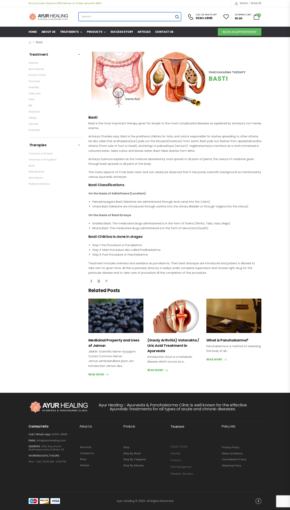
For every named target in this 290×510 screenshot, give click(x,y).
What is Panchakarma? (227, 340)
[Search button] (177, 16)
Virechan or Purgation (43, 159)
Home (33, 32)
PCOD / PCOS (37, 75)
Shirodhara (36, 178)
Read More (96, 374)
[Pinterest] (106, 281)
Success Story (121, 32)
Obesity (33, 124)
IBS (30, 105)
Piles (32, 99)
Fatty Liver (35, 93)
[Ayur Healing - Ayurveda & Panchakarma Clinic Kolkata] (48, 17)
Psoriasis (34, 81)
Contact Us (164, 32)
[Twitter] (99, 281)
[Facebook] (91, 281)
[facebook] (258, 501)
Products (94, 32)
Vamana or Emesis (41, 153)
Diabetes (34, 130)
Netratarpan (36, 171)
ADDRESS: (35, 446)
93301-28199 (59, 434)
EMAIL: (32, 440)
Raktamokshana (39, 184)
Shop (83, 459)
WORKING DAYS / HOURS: (44, 455)
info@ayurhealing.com (51, 440)
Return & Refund (232, 453)
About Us (48, 32)
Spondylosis (36, 69)
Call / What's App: (40, 434)
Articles (144, 32)
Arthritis (33, 63)
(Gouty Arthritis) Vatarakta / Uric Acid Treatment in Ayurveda (173, 345)
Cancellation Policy (234, 459)
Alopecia (34, 111)
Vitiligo (33, 118)
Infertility (34, 87)
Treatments (69, 32)
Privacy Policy (230, 447)
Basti (32, 166)
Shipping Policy (231, 465)
